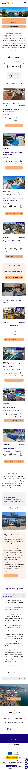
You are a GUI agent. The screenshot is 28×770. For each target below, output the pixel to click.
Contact (18, 725)
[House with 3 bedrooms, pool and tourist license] (14, 139)
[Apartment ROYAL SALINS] (14, 313)
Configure (19, 766)
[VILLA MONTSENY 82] (14, 394)
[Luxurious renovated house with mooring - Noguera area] (14, 182)
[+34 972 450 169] (26, 760)
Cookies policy (10, 737)
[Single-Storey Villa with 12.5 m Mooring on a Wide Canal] (14, 228)
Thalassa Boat (17, 729)
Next (23, 94)
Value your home (15, 699)
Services (21, 722)
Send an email (15, 66)
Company (9, 725)
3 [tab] (14, 507)
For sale (14, 19)
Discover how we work (11, 575)
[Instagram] (8, 729)
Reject (15, 766)
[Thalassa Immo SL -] (7, 3)
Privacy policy (18, 737)
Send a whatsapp (15, 57)
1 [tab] (10, 507)
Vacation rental (14, 26)
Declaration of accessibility (11, 739)
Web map (21, 739)
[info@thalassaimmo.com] (26, 767)
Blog (14, 725)
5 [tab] (17, 507)
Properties (10, 722)
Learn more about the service (14, 277)
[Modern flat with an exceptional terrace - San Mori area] (14, 94)
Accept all (9, 766)
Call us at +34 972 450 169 (15, 62)
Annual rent (14, 22)
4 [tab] (15, 507)
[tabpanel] (14, 499)
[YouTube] (10, 729)
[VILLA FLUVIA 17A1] (14, 353)
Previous (5, 94)
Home (6, 722)
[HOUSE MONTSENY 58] (14, 435)
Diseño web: (11, 744)
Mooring (16, 722)
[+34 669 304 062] (26, 763)
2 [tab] (12, 507)
